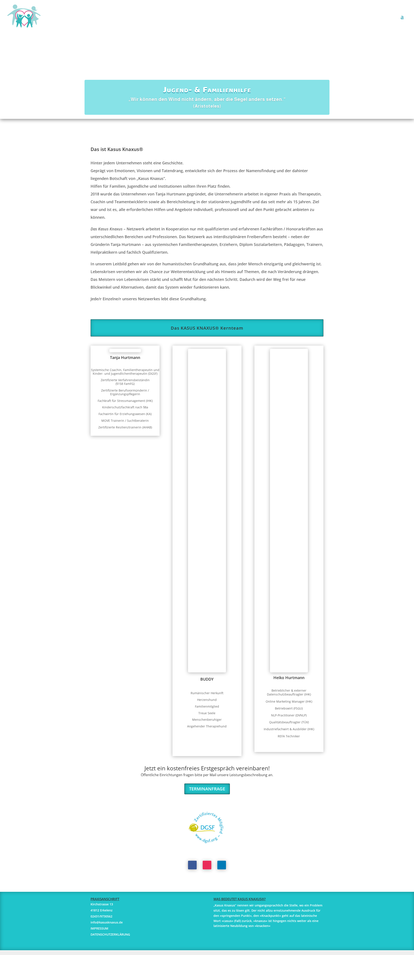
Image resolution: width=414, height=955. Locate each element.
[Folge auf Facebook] (192, 865)
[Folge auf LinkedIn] (221, 865)
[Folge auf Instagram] (207, 865)
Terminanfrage (207, 789)
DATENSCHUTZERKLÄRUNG (110, 934)
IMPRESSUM (99, 928)
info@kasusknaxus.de (107, 922)
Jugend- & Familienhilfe (207, 90)
